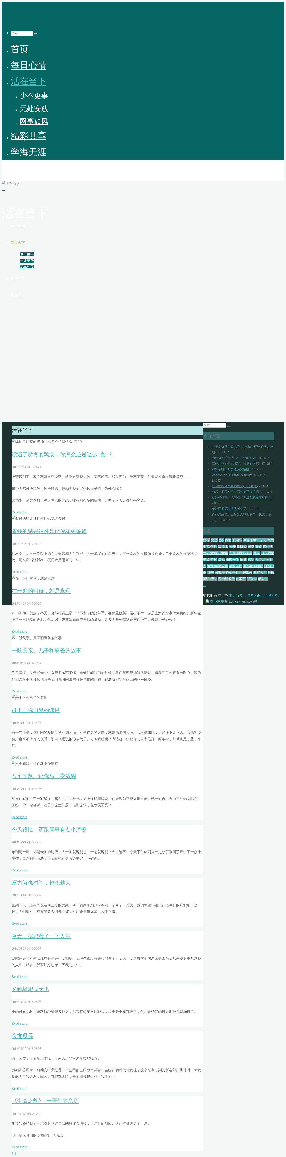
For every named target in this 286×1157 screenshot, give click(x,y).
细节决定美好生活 (228, 572)
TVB (228, 540)
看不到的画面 (253, 566)
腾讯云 (247, 572)
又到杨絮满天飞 (30, 989)
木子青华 (12, 168)
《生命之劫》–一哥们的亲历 (45, 1101)
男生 (224, 566)
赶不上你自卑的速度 (36, 710)
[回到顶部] (204, 586)
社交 (210, 572)
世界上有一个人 (255, 540)
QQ (221, 540)
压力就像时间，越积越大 (41, 883)
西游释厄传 (226, 579)
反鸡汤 (242, 546)
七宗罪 (237, 540)
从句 (270, 540)
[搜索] (35, 34)
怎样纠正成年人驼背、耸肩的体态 (235, 463)
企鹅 (206, 546)
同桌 (251, 546)
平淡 (206, 559)
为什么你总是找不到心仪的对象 (234, 458)
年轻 (213, 559)
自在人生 (260, 572)
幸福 (221, 559)
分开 (232, 546)
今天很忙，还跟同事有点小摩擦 (49, 829)
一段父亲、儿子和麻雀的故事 (46, 650)
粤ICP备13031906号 (262, 595)
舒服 (271, 572)
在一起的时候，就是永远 (41, 591)
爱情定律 (214, 566)
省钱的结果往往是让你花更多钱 (49, 531)
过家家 (241, 579)
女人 (206, 553)
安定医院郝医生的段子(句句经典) (235, 486)
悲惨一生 (232, 559)
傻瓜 (213, 546)
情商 (243, 559)
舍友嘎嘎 (22, 1036)
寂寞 (256, 553)
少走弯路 (267, 553)
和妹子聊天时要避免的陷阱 (230, 469)
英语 (206, 579)
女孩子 (215, 553)
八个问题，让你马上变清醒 (44, 776)
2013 (214, 540)
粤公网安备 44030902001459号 (233, 602)
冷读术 (223, 546)
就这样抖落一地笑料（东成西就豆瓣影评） (241, 497)
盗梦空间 (235, 566)
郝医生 (263, 579)
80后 (206, 540)
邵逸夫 (252, 579)
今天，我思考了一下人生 (41, 936)
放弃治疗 (262, 559)
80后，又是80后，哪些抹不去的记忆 (237, 491)
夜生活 (268, 546)
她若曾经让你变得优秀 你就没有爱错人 (239, 475)
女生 (224, 553)
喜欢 (258, 546)
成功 (251, 559)
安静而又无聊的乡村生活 (229, 508)
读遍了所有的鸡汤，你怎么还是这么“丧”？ (62, 454)
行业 (213, 579)
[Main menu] (3, 190)
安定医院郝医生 (240, 553)
